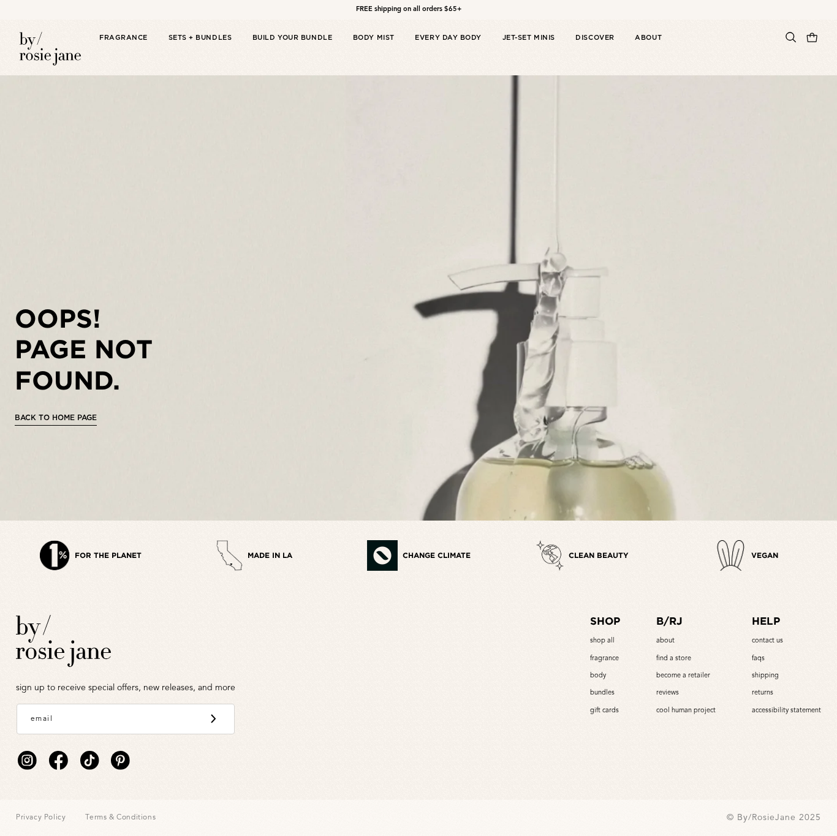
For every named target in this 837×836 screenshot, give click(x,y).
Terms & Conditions (120, 817)
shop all (602, 641)
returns (762, 693)
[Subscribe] (213, 719)
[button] (123, 50)
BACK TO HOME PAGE (56, 417)
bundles (602, 693)
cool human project (686, 710)
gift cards (604, 710)
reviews (667, 693)
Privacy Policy (41, 817)
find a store (673, 658)
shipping (765, 675)
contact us (767, 641)
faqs (758, 658)
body (598, 675)
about (665, 641)
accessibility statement (786, 710)
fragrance (604, 658)
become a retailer (683, 675)
